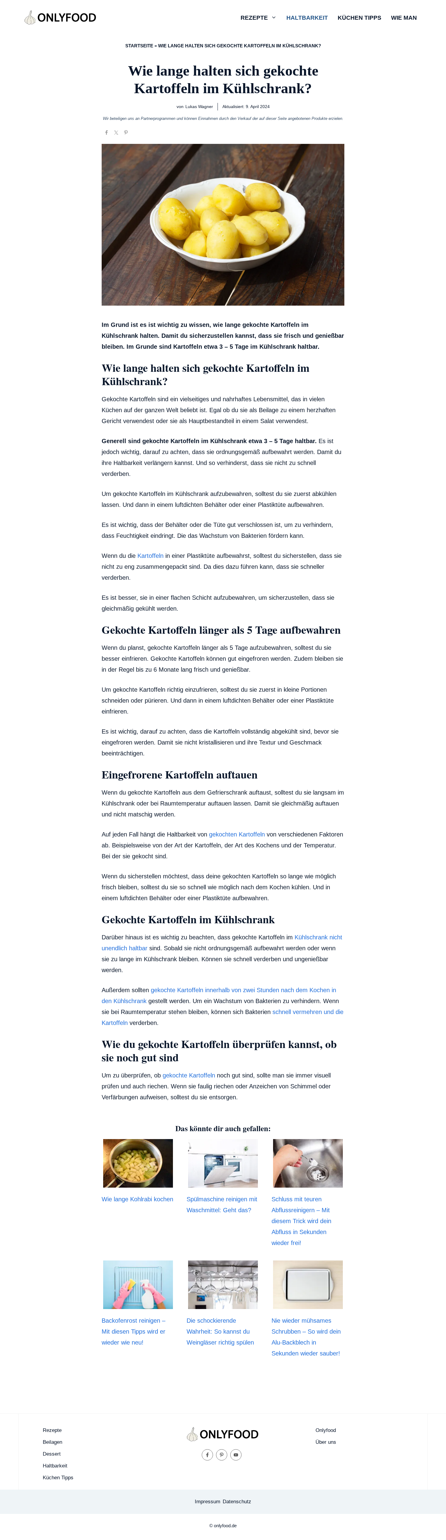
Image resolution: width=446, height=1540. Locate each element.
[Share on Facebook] (106, 133)
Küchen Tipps (359, 18)
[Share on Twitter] (116, 133)
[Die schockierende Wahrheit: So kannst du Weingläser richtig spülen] (223, 1303)
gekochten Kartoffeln (237, 834)
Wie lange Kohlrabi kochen (137, 1199)
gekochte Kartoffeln (189, 1075)
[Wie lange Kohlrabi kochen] (138, 1182)
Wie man (404, 18)
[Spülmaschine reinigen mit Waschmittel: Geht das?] (223, 1182)
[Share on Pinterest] (126, 133)
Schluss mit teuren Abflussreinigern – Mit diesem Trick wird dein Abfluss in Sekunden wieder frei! (301, 1221)
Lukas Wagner (199, 106)
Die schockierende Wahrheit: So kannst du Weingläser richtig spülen (220, 1331)
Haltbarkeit (307, 18)
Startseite (139, 45)
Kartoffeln (150, 555)
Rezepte (254, 18)
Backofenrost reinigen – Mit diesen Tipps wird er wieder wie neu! (133, 1331)
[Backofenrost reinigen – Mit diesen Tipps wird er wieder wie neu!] (138, 1303)
